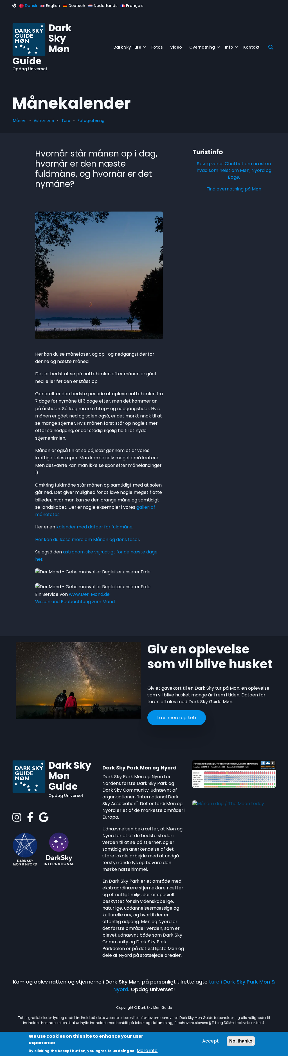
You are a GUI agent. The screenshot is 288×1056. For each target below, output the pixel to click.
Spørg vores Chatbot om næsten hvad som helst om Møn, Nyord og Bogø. (234, 170)
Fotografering (91, 120)
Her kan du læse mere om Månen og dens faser (87, 539)
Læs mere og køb (176, 717)
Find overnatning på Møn (233, 189)
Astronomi (44, 120)
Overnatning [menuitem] (204, 49)
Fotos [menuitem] (157, 47)
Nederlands (105, 5)
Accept (210, 1041)
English (52, 5)
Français (134, 5)
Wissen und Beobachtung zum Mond (75, 602)
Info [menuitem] (231, 49)
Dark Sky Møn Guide (69, 776)
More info (147, 1050)
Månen (19, 120)
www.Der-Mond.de (89, 594)
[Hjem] (29, 39)
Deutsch (76, 5)
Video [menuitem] (176, 47)
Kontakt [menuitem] (251, 47)
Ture (65, 120)
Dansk (30, 5)
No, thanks (240, 1041)
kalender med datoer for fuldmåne (94, 527)
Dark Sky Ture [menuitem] (129, 49)
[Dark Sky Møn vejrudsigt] (234, 774)
